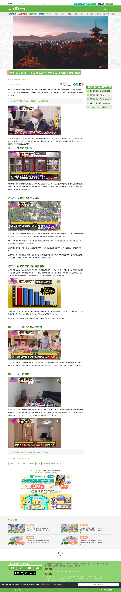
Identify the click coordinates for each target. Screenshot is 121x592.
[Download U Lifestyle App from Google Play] (30, 573)
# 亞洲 (23, 463)
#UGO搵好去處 (89, 576)
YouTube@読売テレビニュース (23, 458)
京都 (73, 571)
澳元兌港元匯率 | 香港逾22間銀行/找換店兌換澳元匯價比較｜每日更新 (37, 542)
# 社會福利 (31, 463)
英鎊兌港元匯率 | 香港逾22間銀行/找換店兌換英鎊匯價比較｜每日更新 (91, 542)
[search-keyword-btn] (110, 9)
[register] (105, 9)
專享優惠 (77, 566)
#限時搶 (74, 578)
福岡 (77, 571)
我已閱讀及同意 (98, 585)
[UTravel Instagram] (21, 568)
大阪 (46, 571)
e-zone (51, 4)
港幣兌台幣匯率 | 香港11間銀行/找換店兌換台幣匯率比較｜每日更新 (37, 529)
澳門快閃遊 (12, 14)
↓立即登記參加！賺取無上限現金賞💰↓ (46, 473)
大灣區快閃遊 (22, 14)
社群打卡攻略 (92, 3)
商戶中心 (101, 3)
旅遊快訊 (17, 79)
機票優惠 (42, 14)
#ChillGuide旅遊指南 (51, 578)
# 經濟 (11, 463)
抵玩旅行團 (32, 14)
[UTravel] (19, 9)
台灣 (98, 564)
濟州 (81, 571)
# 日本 (17, 463)
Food (31, 4)
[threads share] (80, 84)
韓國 (102, 564)
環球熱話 (25, 79)
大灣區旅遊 (80, 576)
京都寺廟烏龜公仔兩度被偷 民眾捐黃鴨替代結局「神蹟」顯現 (29, 452)
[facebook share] (74, 84)
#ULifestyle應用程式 (95, 578)
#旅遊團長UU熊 (83, 578)
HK (18, 4)
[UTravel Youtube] (29, 568)
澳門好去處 (52, 576)
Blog (44, 4)
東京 (58, 571)
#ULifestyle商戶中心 (63, 581)
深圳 (89, 564)
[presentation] (113, 14)
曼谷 (62, 571)
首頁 (9, 79)
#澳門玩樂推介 (100, 576)
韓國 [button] (75, 14)
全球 (107, 564)
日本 (93, 564)
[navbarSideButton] (9, 8)
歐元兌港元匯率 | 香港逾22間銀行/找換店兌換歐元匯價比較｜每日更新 (91, 530)
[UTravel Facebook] (12, 568)
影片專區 (106, 14)
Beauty (38, 4)
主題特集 (98, 14)
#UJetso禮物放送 (50, 581)
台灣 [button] (69, 14)
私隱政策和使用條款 (49, 584)
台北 (50, 571)
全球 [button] (82, 14)
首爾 (66, 571)
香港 (54, 571)
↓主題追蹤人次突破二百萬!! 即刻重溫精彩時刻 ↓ (46, 493)
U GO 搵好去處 (80, 3)
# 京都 (38, 463)
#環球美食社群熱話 (65, 578)
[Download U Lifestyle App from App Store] (19, 573)
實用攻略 (30, 525)
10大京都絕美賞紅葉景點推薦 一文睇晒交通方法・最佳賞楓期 (29, 101)
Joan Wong (13, 84)
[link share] (82, 84)
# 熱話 (53, 463)
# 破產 (59, 463)
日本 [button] (63, 14)
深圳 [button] (56, 14)
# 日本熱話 (45, 463)
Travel (24, 4)
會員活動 (70, 566)
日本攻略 (90, 14)
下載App (110, 3)
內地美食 (50, 14)
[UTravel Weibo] (37, 568)
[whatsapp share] (77, 84)
